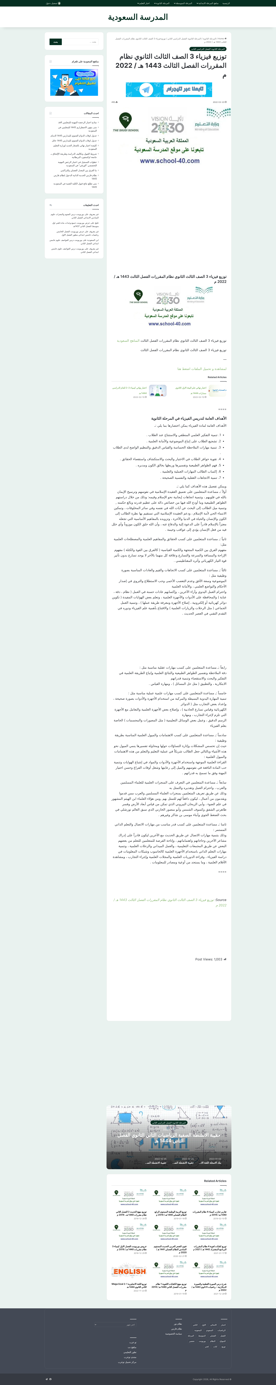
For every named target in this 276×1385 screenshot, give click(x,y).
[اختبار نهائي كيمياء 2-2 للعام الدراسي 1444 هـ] (158, 391)
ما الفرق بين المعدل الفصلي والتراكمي (79, 170)
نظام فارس (176, 1328)
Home (221, 38)
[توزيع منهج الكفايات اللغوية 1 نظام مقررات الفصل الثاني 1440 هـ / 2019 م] (169, 1271)
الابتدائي (213, 1325)
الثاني (195, 1325)
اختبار (223, 1325)
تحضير (191, 1341)
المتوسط (202, 1335)
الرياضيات (222, 1330)
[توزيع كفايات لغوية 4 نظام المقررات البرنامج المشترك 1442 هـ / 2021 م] (208, 1233)
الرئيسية (226, 3)
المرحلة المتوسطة (184, 3)
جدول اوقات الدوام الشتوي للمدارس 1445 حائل (74, 140)
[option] (169, 1137)
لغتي (207, 1346)
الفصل (223, 1335)
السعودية (198, 1330)
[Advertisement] (168, 202)
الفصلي (213, 1335)
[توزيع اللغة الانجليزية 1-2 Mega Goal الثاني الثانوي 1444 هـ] (129, 1271)
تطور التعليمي (129, 1352)
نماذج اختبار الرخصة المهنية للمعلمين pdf (78, 122)
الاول (204, 1325)
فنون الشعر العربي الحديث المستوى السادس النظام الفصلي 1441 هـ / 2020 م (170, 1249)
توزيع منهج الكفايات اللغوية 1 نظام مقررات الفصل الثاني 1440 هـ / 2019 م (169, 1287)
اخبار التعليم (144, 3)
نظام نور (178, 1324)
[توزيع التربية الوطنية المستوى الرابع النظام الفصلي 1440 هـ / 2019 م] (169, 1199)
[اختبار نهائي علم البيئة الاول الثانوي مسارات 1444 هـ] (217, 391)
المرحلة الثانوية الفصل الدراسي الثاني (184, 38)
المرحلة (191, 1335)
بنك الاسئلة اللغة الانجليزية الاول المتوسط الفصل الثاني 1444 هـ (169, 1137)
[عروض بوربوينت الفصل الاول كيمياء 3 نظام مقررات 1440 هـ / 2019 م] (129, 1233)
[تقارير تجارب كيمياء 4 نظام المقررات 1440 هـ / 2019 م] (208, 1199)
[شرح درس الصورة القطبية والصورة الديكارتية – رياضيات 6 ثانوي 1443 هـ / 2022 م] (208, 1271)
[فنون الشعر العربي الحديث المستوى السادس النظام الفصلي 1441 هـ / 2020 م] (169, 1233)
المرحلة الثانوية (162, 3)
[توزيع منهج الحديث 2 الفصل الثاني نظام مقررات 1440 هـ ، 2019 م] (129, 1199)
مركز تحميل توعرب (127, 1362)
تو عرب (132, 1342)
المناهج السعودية (128, 341)
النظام (212, 1341)
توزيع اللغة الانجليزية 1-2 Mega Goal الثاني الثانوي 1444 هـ (129, 1285)
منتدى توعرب (130, 1357)
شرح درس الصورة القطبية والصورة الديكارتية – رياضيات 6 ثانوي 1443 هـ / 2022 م (209, 1287)
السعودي (209, 1330)
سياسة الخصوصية (173, 1333)
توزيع (224, 1346)
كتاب (215, 1346)
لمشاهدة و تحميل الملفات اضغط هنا (201, 369)
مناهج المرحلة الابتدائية (208, 3)
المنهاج (223, 1341)
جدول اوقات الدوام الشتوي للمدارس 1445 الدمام (74, 135)
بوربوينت (202, 1341)
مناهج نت (132, 1347)
